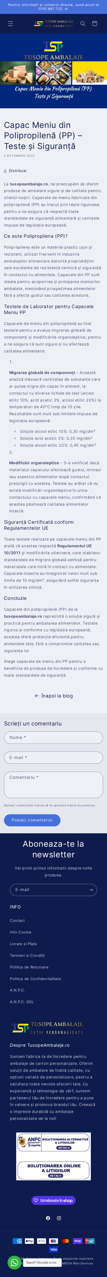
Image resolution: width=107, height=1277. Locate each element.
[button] (10, 23)
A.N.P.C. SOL (22, 1002)
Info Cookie (21, 932)
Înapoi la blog (57, 696)
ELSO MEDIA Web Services (73, 1263)
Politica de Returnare (29, 967)
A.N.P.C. (17, 990)
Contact (17, 920)
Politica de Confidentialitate (35, 979)
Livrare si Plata (23, 944)
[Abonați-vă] (91, 890)
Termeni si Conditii (27, 955)
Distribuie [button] (18, 171)
